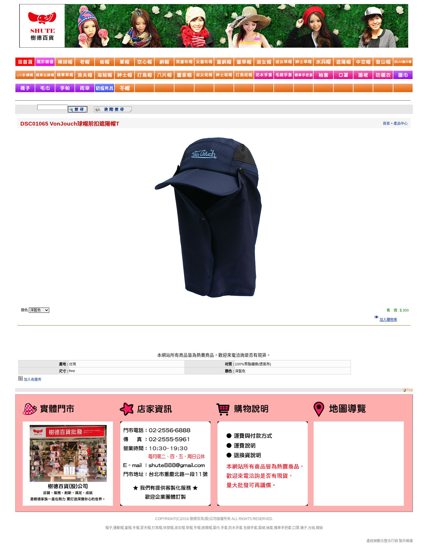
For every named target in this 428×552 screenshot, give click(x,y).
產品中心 (401, 124)
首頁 (386, 124)
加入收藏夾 (32, 380)
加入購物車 (388, 320)
